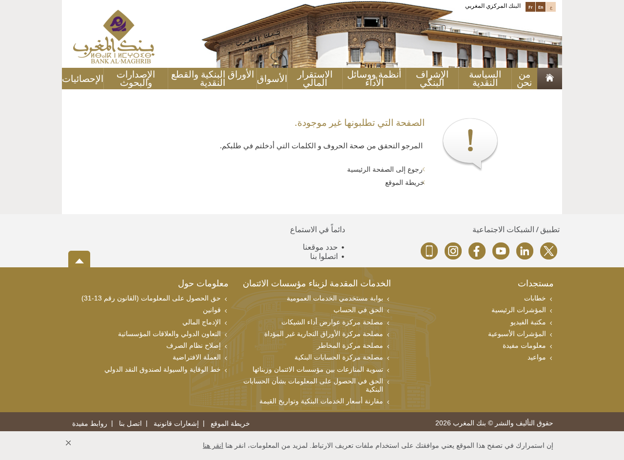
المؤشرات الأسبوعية (517, 334)
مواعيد (536, 357)
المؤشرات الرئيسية (518, 310)
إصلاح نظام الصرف (193, 345)
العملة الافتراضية (197, 357)
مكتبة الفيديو (528, 322)
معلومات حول (203, 284)
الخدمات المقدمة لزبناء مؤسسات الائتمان (317, 284)
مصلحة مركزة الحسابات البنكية (338, 357)
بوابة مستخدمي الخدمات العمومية (335, 298)
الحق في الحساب (358, 310)
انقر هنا (213, 445)
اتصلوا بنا (324, 256)
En (541, 7)
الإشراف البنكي (432, 78)
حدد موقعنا (320, 247)
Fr (530, 7)
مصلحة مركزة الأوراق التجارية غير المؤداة (323, 334)
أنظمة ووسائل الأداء (374, 78)
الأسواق (272, 79)
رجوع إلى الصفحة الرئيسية (386, 169)
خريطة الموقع (405, 182)
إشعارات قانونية (176, 423)
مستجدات (536, 284)
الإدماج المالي (201, 322)
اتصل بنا (130, 423)
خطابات (535, 298)
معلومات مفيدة (524, 345)
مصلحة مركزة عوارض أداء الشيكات (332, 322)
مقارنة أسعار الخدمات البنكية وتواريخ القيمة (321, 401)
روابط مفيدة (89, 423)
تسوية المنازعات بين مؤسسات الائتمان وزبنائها (318, 369)
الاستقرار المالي (314, 78)
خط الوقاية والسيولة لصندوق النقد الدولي (162, 369)
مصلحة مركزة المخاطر (350, 345)
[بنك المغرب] (114, 36)
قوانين (212, 310)
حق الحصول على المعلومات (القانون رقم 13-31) (151, 298)
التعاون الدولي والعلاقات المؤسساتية (169, 334)
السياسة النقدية (485, 78)
